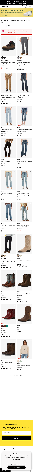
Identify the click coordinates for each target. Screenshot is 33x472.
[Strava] (13, 449)
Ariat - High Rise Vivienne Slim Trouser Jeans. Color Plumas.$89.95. (24, 88)
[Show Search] (22, 6)
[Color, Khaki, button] (5, 255)
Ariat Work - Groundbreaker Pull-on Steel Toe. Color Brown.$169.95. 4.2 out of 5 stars (24, 286)
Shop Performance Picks (19, 3)
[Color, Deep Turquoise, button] (7, 326)
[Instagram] (4, 449)
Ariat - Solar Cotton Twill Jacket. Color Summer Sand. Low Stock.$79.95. (24, 355)
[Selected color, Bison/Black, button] (2, 57)
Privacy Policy (16, 459)
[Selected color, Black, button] (2, 255)
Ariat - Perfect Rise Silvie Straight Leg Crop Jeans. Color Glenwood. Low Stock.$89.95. (24, 121)
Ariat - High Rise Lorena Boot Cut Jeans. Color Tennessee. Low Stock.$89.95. (8, 217)
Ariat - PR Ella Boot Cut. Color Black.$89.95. (8, 153)
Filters (9, 25)
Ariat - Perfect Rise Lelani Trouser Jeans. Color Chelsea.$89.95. (24, 153)
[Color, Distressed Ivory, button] (20, 255)
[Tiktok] (8, 449)
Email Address (7, 432)
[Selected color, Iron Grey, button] (18, 57)
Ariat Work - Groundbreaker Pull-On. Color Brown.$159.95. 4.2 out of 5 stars (8, 355)
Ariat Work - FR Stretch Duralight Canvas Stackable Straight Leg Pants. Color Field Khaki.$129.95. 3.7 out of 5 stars (8, 88)
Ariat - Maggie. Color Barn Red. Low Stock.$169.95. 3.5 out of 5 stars (8, 320)
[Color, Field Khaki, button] (20, 57)
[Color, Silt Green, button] (20, 361)
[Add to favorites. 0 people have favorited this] (15, 37)
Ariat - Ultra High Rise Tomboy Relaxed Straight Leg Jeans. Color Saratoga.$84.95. (24, 185)
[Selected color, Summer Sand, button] (18, 361)
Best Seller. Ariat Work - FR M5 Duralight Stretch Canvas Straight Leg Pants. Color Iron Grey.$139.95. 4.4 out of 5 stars (24, 53)
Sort (24, 25)
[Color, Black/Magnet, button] (5, 57)
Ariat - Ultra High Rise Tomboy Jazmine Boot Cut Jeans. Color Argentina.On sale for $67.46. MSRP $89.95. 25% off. (24, 217)
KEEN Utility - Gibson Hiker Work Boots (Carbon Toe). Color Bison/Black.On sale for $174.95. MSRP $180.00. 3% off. (8, 53)
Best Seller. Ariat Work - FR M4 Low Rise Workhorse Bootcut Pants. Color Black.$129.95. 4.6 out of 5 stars (8, 251)
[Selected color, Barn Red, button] (2, 326)
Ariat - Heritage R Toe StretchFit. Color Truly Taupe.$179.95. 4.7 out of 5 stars (24, 251)
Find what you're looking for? (16, 375)
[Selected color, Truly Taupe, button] (18, 255)
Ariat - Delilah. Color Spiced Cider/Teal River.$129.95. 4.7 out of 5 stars (8, 286)
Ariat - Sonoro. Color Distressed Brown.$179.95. (24, 320)
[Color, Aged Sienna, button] (5, 326)
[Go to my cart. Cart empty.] (26, 6)
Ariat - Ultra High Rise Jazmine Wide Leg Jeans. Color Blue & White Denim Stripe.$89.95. (8, 121)
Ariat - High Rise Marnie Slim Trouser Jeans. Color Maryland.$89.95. (8, 185)
